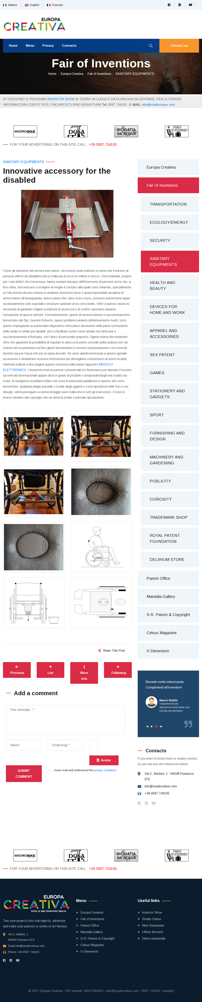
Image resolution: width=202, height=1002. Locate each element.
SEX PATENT (162, 355)
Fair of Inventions (99, 73)
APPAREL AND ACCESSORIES (164, 333)
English (33, 4)
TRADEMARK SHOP (169, 517)
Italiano (12, 4)
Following (118, 672)
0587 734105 (150, 991)
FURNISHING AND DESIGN (167, 436)
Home (13, 45)
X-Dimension (158, 651)
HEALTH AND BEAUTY (162, 285)
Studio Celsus (151, 919)
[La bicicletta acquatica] (126, 131)
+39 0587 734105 (103, 145)
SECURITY (160, 240)
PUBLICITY (160, 481)
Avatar (105, 760)
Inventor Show (152, 912)
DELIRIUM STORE (167, 559)
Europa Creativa (72, 73)
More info (84, 675)
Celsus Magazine (162, 633)
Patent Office (158, 578)
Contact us (179, 45)
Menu (30, 45)
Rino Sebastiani (153, 925)
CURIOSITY (161, 499)
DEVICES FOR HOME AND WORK (167, 309)
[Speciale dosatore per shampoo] (75, 131)
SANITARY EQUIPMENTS (134, 73)
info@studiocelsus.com (158, 104)
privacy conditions (105, 770)
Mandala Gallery (161, 596)
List (50, 672)
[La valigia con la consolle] (176, 131)
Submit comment (24, 773)
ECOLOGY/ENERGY (169, 222)
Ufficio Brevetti (152, 932)
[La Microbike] (25, 131)
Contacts (69, 45)
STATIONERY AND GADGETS (167, 394)
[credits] (168, 991)
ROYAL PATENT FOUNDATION (165, 538)
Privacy (48, 45)
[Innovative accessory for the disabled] (67, 224)
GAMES (157, 373)
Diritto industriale (154, 938)
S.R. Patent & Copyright (168, 614)
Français (56, 4)
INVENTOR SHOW (61, 99)
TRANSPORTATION (168, 204)
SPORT (157, 415)
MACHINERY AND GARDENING (166, 460)
